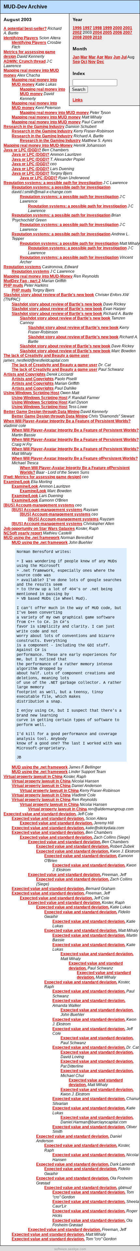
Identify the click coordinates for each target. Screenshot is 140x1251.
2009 (87, 37)
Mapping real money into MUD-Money (38, 145)
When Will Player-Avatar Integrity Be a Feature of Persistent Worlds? (67, 421)
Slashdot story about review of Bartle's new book (49, 295)
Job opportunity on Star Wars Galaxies (39, 528)
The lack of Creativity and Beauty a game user (46, 355)
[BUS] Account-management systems (39, 505)
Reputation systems (22, 267)
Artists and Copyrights (25, 374)
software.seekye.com (70, 1249)
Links (78, 100)
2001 (127, 28)
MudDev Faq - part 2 (22, 281)
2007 (127, 32)
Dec (100, 61)
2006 (117, 32)
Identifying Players (21, 38)
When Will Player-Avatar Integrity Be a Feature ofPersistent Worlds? (75, 458)
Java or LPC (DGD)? (22, 150)
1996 (77, 28)
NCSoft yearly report (23, 533)
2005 (107, 32)
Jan (76, 57)
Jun (116, 57)
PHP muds (13, 285)
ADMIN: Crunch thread (25, 61)
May (108, 57)
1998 (97, 28)
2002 (77, 32)
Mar (84, 57)
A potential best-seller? (25, 28)
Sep (76, 61)
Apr (100, 57)
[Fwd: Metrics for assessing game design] (42, 477)
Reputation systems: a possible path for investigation (53, 183)
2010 (97, 37)
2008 (77, 37)
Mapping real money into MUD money (34, 82)
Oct (84, 61)
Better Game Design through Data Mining (41, 411)
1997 (87, 28)
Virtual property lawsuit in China (33, 776)
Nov (92, 61)
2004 (97, 32)
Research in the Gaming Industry (34, 126)
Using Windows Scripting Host (31, 393)
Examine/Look (17, 482)
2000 (117, 28)
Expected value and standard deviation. (40, 814)
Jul (124, 57)
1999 (107, 28)
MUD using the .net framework (32, 537)
